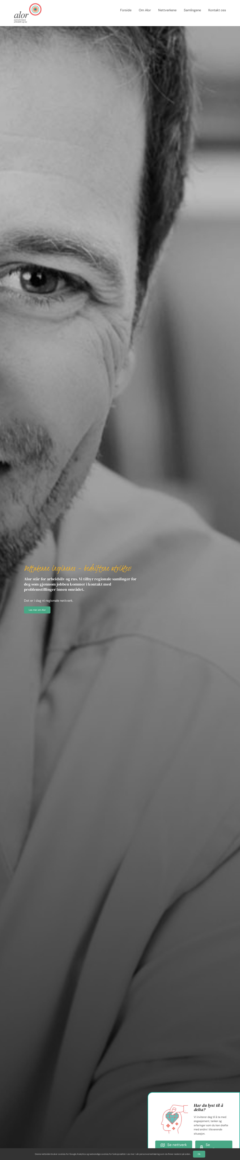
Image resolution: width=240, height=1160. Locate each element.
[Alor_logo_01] (27, 5)
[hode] (174, 1101)
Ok (199, 1154)
